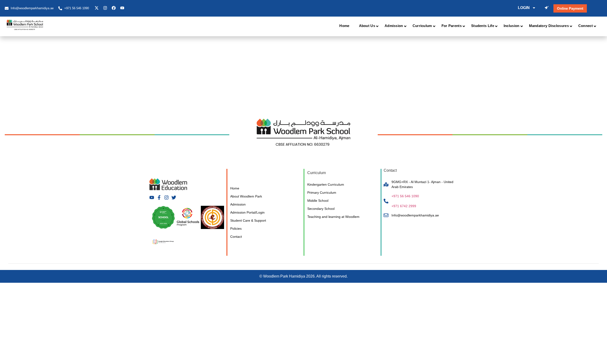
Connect (585, 26)
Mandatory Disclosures (549, 26)
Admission (394, 26)
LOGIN (524, 8)
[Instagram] (105, 8)
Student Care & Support (248, 220)
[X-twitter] (97, 8)
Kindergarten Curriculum (325, 184)
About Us (367, 26)
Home (344, 26)
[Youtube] (122, 8)
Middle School (317, 200)
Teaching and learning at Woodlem (333, 217)
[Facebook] (114, 8)
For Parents (451, 26)
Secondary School (321, 209)
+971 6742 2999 (403, 206)
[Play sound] (547, 7)
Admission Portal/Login (247, 212)
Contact (236, 236)
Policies (236, 228)
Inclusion (512, 26)
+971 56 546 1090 (405, 196)
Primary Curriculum (321, 192)
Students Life (482, 26)
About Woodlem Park (246, 196)
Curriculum (422, 26)
